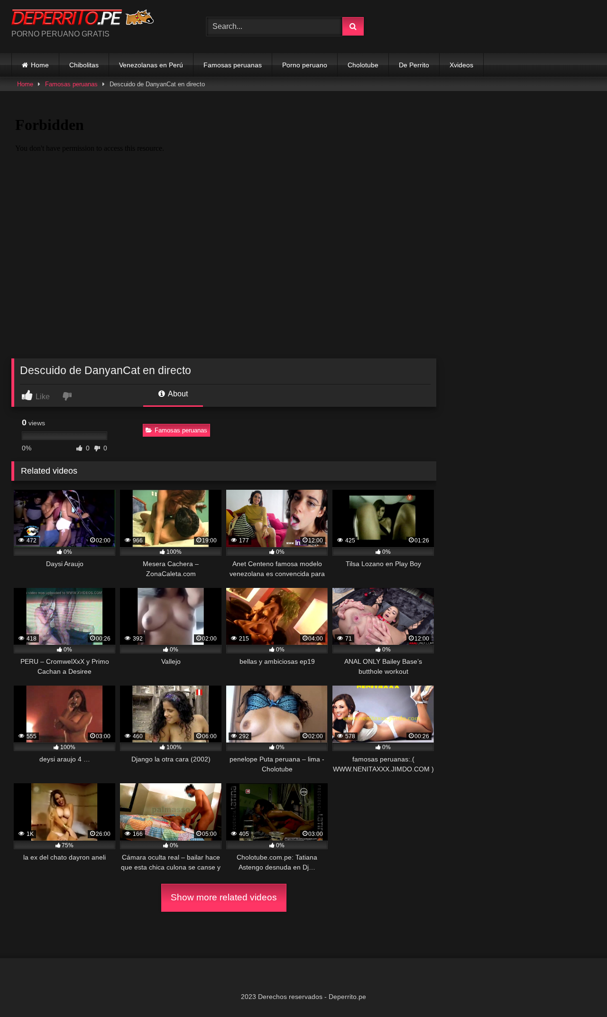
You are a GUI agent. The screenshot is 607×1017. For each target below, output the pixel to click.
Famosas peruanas (232, 65)
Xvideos (461, 65)
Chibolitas (84, 65)
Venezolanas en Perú (151, 65)
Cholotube (363, 65)
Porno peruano (304, 65)
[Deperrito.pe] (82, 18)
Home (40, 65)
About (177, 394)
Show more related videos (224, 897)
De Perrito (414, 65)
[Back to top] (577, 989)
